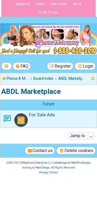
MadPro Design (81, 162)
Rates (77, 4)
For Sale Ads (42, 114)
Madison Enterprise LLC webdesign (45, 162)
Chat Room (58, 4)
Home (40, 4)
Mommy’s (23, 4)
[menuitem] (22, 66)
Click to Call (48, 12)
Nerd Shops (43, 167)
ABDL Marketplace (31, 91)
